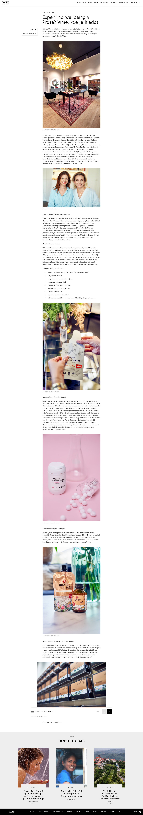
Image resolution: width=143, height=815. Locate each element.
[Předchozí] (104, 711)
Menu (133, 3)
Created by (136, 811)
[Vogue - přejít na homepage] (5, 2)
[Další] (109, 711)
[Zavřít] (141, 813)
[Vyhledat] (139, 2)
